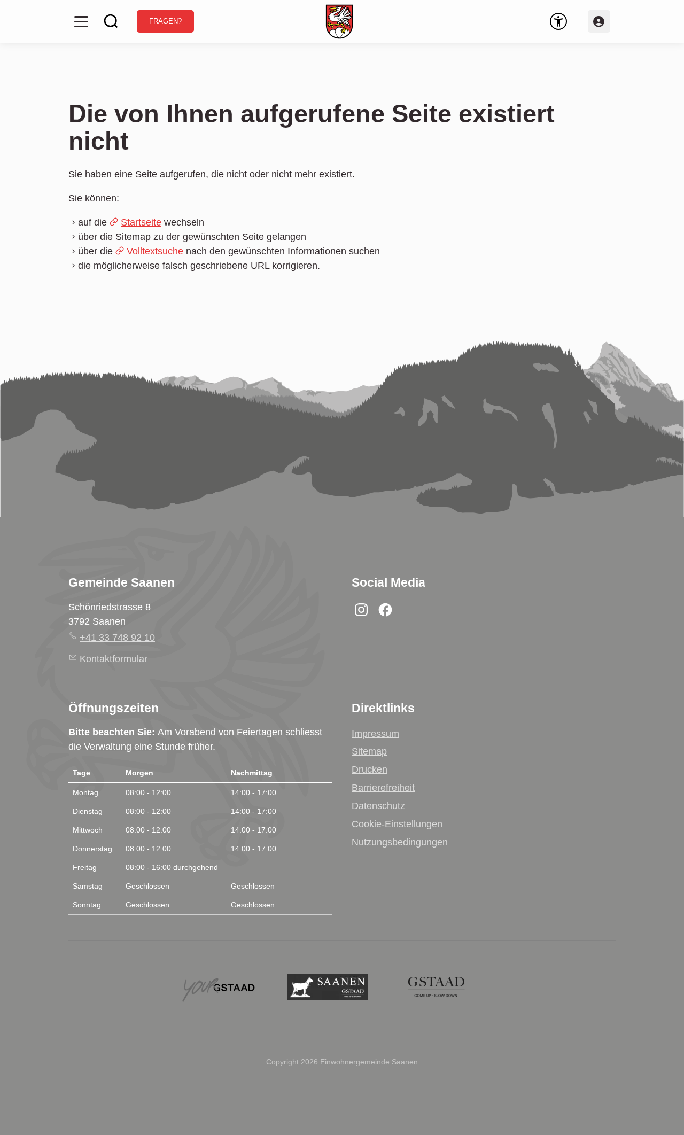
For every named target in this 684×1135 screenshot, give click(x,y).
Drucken (369, 769)
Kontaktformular (113, 659)
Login (599, 21)
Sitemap (369, 751)
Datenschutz (378, 805)
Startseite (141, 222)
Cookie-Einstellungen (397, 824)
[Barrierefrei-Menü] (558, 21)
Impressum (375, 733)
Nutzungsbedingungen (400, 842)
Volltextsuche (155, 251)
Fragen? (165, 21)
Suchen (111, 21)
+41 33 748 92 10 (117, 637)
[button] (81, 21)
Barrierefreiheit (383, 787)
